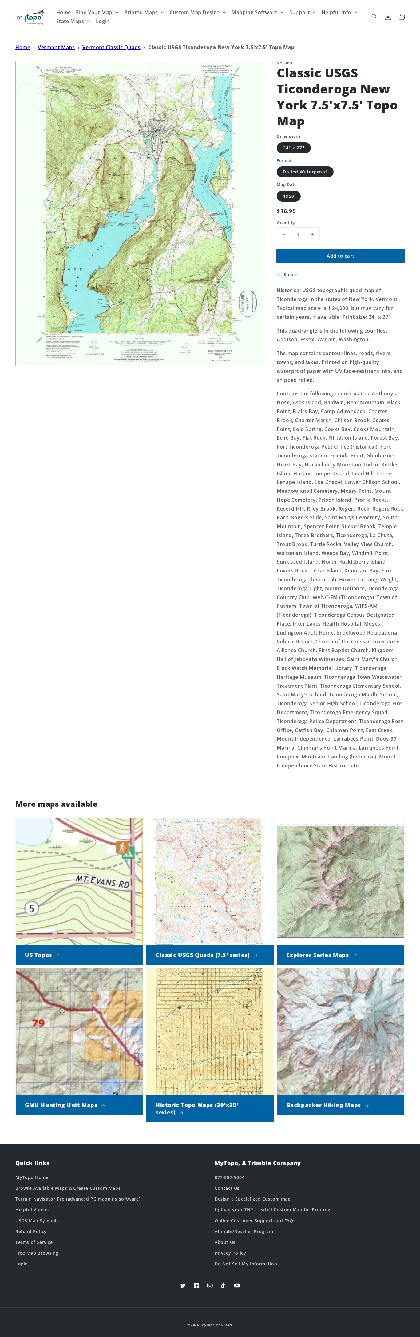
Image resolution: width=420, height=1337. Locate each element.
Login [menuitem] (103, 21)
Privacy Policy (230, 1253)
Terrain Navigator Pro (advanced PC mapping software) (77, 1199)
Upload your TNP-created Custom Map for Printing (272, 1209)
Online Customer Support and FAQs (255, 1221)
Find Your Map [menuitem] (94, 12)
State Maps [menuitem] (70, 21)
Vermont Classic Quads (111, 47)
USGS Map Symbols (37, 1221)
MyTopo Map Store (217, 1325)
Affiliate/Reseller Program (244, 1231)
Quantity (286, 222)
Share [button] (290, 274)
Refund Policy (31, 1231)
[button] (374, 17)
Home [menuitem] (63, 12)
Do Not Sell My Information (246, 1264)
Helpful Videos (32, 1209)
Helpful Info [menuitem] (336, 12)
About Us (225, 1242)
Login (21, 1264)
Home (22, 47)
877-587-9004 (229, 1177)
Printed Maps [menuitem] (141, 12)
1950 (288, 196)
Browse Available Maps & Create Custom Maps (68, 1188)
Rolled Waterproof (305, 172)
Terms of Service (34, 1242)
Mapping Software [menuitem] (255, 12)
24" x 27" (293, 147)
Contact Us (227, 1188)
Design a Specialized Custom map (253, 1199)
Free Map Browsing (36, 1253)
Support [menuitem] (299, 12)
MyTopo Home (32, 1177)
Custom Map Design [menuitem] (195, 12)
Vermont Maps (56, 47)
